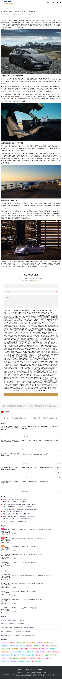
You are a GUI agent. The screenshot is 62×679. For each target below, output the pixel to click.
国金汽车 (17, 335)
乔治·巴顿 (49, 365)
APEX (20, 313)
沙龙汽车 (24, 373)
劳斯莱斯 (19, 352)
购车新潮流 (15, 649)
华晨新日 (10, 339)
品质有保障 (40, 658)
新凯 (48, 384)
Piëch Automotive (23, 365)
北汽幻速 (30, 318)
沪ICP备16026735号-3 (41, 672)
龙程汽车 (52, 355)
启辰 (44, 365)
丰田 (47, 330)
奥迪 (10, 311)
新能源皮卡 (38, 661)
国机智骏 (29, 335)
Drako (36, 328)
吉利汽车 (26, 344)
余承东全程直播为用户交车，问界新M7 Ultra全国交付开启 (17, 506)
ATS (56, 312)
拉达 (52, 354)
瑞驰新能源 (11, 368)
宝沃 (13, 318)
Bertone (38, 320)
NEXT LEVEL (36, 362)
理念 (49, 352)
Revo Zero (18, 370)
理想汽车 (38, 351)
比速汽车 (43, 319)
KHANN (33, 351)
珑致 (17, 357)
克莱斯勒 (10, 349)
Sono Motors (30, 374)
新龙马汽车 (38, 384)
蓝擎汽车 (32, 355)
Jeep (54, 344)
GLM (16, 336)
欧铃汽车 (16, 364)
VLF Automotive (26, 380)
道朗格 (19, 328)
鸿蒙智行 (30, 338)
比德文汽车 (14, 319)
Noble (29, 362)
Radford (51, 368)
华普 (45, 339)
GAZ (6, 336)
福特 (50, 330)
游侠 (23, 387)
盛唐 (19, 373)
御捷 (54, 387)
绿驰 (14, 357)
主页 (4, 8)
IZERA (9, 344)
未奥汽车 (12, 381)
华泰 (31, 339)
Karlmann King (26, 351)
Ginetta (48, 336)
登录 (48, 2)
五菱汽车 (47, 380)
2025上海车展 (24, 649)
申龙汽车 (10, 374)
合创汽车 (47, 338)
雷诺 (45, 352)
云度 (19, 387)
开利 (20, 351)
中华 (6, 390)
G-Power (36, 336)
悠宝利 (15, 388)
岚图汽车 (13, 352)
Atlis (10, 315)
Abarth (38, 312)
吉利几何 (49, 344)
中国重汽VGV (47, 388)
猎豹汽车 (54, 352)
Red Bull (54, 367)
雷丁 (31, 354)
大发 (15, 328)
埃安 (14, 311)
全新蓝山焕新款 (21, 642)
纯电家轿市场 (31, 658)
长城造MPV (39, 655)
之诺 (44, 390)
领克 (53, 351)
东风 (39, 325)
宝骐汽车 (37, 319)
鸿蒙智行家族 (5, 661)
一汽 (18, 385)
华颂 (52, 339)
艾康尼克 (32, 312)
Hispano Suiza (51, 341)
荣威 (43, 367)
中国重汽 (54, 388)
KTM (18, 349)
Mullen (31, 361)
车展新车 (48, 652)
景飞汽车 (42, 348)
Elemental (27, 330)
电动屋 (40, 326)
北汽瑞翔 (42, 318)
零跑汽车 (7, 352)
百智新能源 (16, 320)
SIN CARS (18, 375)
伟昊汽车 (40, 381)
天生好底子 (49, 658)
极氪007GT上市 (48, 642)
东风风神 (34, 325)
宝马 (50, 315)
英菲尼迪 (10, 385)
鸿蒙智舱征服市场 (35, 649)
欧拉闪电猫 (6, 412)
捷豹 (45, 344)
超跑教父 (15, 658)
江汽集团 (11, 346)
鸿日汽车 (29, 645)
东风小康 (9, 326)
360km (13, 652)
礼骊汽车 (14, 355)
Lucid (53, 357)
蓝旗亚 (25, 357)
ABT (28, 312)
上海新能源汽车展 (39, 652)
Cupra (10, 323)
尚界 (32, 661)
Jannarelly (32, 348)
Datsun (34, 329)
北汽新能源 (8, 318)
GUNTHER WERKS (10, 338)
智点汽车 (23, 390)
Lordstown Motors (23, 358)
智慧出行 (13, 661)
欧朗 (26, 364)
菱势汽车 (47, 354)
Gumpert (11, 336)
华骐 (28, 342)
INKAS (14, 344)
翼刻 (33, 387)
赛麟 (15, 374)
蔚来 (52, 380)
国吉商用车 (36, 335)
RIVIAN (12, 370)
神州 (54, 373)
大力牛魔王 (25, 326)
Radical (46, 368)
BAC (34, 320)
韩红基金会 (5, 642)
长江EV (31, 323)
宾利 (16, 316)
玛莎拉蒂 (40, 358)
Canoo (13, 325)
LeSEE (16, 358)
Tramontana (20, 378)
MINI (45, 358)
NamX (14, 362)
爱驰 (24, 312)
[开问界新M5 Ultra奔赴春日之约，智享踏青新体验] (10, 486)
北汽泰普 (18, 318)
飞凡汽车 (15, 332)
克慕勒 (28, 349)
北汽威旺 (7, 319)
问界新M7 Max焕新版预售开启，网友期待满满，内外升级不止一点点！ (21, 516)
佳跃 (37, 348)
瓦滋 (8, 383)
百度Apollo (36, 318)
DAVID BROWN (48, 328)
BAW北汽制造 (45, 316)
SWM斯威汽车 (37, 371)
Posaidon (45, 364)
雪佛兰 (41, 383)
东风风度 (15, 326)
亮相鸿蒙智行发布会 (23, 661)
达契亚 (41, 328)
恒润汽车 (32, 341)
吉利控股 (12, 642)
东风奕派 (22, 325)
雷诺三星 (26, 355)
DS (42, 325)
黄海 (15, 339)
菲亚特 (20, 332)
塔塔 (48, 375)
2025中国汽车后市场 (52, 645)
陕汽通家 (46, 373)
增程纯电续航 (5, 652)
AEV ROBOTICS (21, 315)
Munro (46, 361)
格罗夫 (55, 335)
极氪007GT (5, 645)
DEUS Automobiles (15, 329)
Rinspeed (24, 370)
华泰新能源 (26, 341)
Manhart (39, 359)
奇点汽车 (13, 348)
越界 (48, 385)
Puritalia (11, 365)
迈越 (17, 359)
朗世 (49, 357)
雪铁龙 (50, 383)
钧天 (29, 346)
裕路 (32, 388)
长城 (15, 322)
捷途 (35, 344)
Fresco (25, 333)
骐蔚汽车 (11, 367)
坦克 (36, 375)
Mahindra (41, 361)
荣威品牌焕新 (29, 652)
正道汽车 (35, 390)
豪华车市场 (37, 645)
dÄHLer (54, 329)
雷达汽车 (26, 354)
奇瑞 (30, 365)
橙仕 (54, 322)
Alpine (33, 313)
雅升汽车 (49, 387)
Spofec (24, 375)
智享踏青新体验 (6, 649)
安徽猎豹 (45, 311)
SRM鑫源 (16, 384)
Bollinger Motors (50, 320)
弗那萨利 (44, 332)
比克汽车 (20, 319)
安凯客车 (15, 312)
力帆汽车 (10, 354)
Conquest (7, 325)
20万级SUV (20, 652)
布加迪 (52, 316)
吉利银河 (40, 344)
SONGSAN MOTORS (33, 373)
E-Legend (41, 330)
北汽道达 (10, 320)
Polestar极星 (48, 345)
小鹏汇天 (55, 383)
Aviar (37, 313)
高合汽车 (50, 333)
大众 (17, 325)
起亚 (34, 365)
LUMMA (35, 354)
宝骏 (23, 316)
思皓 (18, 371)
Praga (16, 365)
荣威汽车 (4, 658)
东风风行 (28, 325)
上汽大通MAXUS (51, 370)
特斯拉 (40, 375)
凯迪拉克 (48, 348)
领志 (29, 357)
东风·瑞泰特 (51, 326)
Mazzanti (51, 359)
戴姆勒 (45, 326)
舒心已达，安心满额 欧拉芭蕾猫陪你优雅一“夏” (15, 499)
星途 (46, 383)
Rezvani (41, 368)
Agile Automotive (9, 313)
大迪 (33, 328)
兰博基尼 (25, 352)
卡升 (52, 349)
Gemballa (42, 336)
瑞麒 (16, 368)
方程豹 (54, 330)
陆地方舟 (20, 355)
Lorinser (9, 355)
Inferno (42, 342)
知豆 (13, 390)
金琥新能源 (25, 348)
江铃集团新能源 (19, 346)
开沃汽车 (37, 349)
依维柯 (22, 385)
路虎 (49, 351)
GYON (18, 338)
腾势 (44, 375)
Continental (55, 323)
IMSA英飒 (20, 388)
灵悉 (21, 357)
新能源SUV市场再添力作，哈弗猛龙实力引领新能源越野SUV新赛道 (20, 509)
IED (22, 344)
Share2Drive (30, 375)
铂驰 (29, 319)
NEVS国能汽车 (29, 336)
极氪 (31, 344)
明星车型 (52, 649)
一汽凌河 (28, 387)
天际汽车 (11, 377)
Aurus (47, 312)
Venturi (19, 380)
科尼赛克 (54, 348)
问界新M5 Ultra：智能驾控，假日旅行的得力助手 (35, 454)
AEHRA (14, 315)
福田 (10, 332)
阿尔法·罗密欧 (32, 311)
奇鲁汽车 (17, 367)
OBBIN (21, 364)
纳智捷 (9, 362)
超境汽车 (15, 323)
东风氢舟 (10, 328)
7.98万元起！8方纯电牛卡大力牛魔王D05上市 (14, 502)
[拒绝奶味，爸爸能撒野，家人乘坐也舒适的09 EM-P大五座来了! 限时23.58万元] (10, 431)
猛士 (54, 358)
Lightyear (34, 357)
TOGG (13, 378)
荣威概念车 (23, 658)
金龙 (25, 346)
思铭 (43, 371)
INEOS (47, 342)
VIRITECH (7, 380)
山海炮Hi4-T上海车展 (50, 655)
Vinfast (46, 378)
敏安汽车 (45, 359)
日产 (39, 367)
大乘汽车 (28, 328)
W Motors (12, 383)
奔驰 (46, 315)
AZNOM (29, 315)
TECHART (35, 378)
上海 (50, 371)
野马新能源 (12, 387)
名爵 (36, 358)
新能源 (7, 8)
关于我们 (20, 669)
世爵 (41, 373)
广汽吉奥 (23, 335)
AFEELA (50, 313)
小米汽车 (29, 383)
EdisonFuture (34, 330)
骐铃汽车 (23, 367)
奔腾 (27, 316)
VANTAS (14, 380)
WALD (23, 383)
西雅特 (21, 384)
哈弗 (26, 338)
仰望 (15, 385)
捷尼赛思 (22, 345)
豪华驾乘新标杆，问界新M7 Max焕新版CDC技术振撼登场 (17, 518)
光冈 (13, 335)
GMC (9, 335)
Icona (18, 344)
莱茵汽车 (43, 355)
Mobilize (52, 361)
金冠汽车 (19, 348)
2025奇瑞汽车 (14, 645)
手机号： (8, 291)
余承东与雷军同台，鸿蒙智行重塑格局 (12, 511)
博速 (57, 316)
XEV (52, 384)
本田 (53, 315)
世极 (27, 371)
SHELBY (23, 374)
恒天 (22, 339)
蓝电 (38, 352)
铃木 (35, 352)
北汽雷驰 (48, 318)
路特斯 (30, 352)
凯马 (33, 349)
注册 (52, 2)
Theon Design (27, 378)
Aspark (55, 313)
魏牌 (56, 380)
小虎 (6, 384)
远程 (27, 385)
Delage (29, 329)
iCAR (37, 342)
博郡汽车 (29, 320)
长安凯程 (31, 322)
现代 (34, 383)
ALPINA (10, 312)
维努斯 (29, 381)
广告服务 (27, 669)
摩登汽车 (22, 359)
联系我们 (33, 669)
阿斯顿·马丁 (24, 311)
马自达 (31, 358)
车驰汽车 (21, 323)
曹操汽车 (37, 322)
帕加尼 (33, 364)
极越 (32, 345)
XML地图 (40, 669)
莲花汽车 (16, 354)
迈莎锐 (9, 359)
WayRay (19, 383)
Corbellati (42, 323)
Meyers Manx (19, 361)
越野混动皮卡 (5, 655)
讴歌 (8, 364)
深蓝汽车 (30, 370)
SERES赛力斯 (12, 371)
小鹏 (37, 383)
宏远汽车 (38, 341)
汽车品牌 (22, 645)
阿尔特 (42, 312)
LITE (45, 357)
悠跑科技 (37, 387)
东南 (19, 326)
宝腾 (32, 319)
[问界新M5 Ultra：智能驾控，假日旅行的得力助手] (10, 459)
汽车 (43, 645)
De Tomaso (48, 329)
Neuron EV (20, 362)
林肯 (56, 351)
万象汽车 (24, 381)
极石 (42, 345)
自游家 (17, 390)
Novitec (43, 362)
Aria (6, 315)
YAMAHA (53, 385)
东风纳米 (46, 325)
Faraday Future (37, 332)
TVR (43, 377)
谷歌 (55, 333)
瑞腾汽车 (30, 368)
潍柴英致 (34, 381)
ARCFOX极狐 (11, 345)
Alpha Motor (43, 313)
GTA (47, 335)
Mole (27, 359)
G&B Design (55, 336)
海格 (41, 339)
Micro (34, 359)
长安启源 (19, 322)
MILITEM (12, 361)
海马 (43, 338)
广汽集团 (44, 333)
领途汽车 (41, 354)
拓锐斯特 (17, 377)
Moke (36, 361)
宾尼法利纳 (55, 318)
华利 (19, 342)
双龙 (11, 373)
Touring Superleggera (35, 377)
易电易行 (27, 388)
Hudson (24, 342)
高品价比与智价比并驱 (28, 655)
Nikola (25, 362)
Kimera (7, 351)
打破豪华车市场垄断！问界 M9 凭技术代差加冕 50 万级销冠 (38, 468)
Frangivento (32, 333)
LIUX (47, 355)
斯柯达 (36, 370)
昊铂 (35, 338)
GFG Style (21, 336)
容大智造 (24, 368)
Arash (20, 312)
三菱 (45, 370)
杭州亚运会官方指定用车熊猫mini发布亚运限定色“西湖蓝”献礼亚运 (19, 504)
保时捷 (8, 316)
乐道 (42, 352)
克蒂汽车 (23, 349)
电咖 (23, 328)
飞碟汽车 (25, 332)
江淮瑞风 (28, 345)
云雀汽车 (43, 387)
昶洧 (26, 323)
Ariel (16, 313)
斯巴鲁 (40, 370)
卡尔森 (43, 349)
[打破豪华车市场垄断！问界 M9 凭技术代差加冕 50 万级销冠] (10, 472)
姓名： (7, 286)
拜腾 (53, 319)
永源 (11, 388)
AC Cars (25, 313)
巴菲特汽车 (38, 316)
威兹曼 (46, 381)
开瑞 (15, 349)
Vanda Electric (35, 380)
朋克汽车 (39, 364)
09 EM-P (39, 642)
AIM (30, 313)
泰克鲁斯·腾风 (24, 377)
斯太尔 (15, 373)
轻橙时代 (29, 367)
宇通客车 (31, 385)
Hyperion (44, 341)
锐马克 (35, 368)
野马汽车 (37, 385)
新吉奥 (26, 384)
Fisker (11, 333)
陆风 (21, 354)
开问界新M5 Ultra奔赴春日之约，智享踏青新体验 (35, 481)
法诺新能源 (51, 332)
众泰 (41, 388)
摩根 (14, 359)
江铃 (17, 345)
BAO (25, 319)
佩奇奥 (50, 364)
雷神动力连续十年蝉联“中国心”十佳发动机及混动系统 (16, 514)
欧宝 (11, 364)
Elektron (17, 330)
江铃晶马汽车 (47, 346)
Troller (51, 377)
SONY (54, 371)
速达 (42, 374)
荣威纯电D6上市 (15, 655)
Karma (12, 351)
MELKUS (26, 361)
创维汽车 (49, 322)
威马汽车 (18, 381)
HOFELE (15, 342)
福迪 (30, 332)
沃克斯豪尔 (52, 381)
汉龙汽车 (36, 339)
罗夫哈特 (40, 357)
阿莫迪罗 (39, 311)
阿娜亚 (50, 311)
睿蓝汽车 (48, 367)
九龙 (32, 346)
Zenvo (40, 390)
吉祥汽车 (55, 346)
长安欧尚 (25, 322)
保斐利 (48, 319)
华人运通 (19, 341)
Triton (47, 377)
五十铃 (7, 381)
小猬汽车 (31, 384)
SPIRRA (47, 374)
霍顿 (48, 339)
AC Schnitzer (35, 315)
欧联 (29, 364)
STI (35, 374)
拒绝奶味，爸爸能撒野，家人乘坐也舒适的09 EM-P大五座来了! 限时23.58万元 (40, 427)
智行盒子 (29, 390)
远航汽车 (43, 385)
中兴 (10, 390)
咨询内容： (8, 297)
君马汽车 (7, 348)
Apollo (51, 312)
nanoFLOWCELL (50, 362)
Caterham (36, 323)
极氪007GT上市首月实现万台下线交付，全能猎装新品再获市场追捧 (40, 440)
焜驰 (55, 349)
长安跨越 (43, 322)
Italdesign (52, 342)
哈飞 (18, 339)
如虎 (20, 368)
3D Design (53, 375)
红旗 (22, 338)
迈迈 (31, 359)
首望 (18, 374)
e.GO (21, 330)
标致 (20, 316)
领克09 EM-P (31, 642)
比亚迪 (42, 315)
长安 (11, 322)
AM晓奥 (44, 384)
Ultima (41, 378)
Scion (51, 374)
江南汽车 (41, 346)
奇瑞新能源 (39, 365)
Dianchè (24, 329)
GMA (51, 335)
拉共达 (37, 355)
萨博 (31, 371)
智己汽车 (36, 388)
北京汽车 (32, 316)
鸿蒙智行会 (56, 652)
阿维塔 (18, 311)
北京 (12, 316)
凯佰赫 (47, 349)
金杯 (53, 345)
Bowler (43, 320)
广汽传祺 (38, 333)
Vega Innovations (53, 378)
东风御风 (35, 326)
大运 (30, 326)
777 (47, 371)
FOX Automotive (18, 333)
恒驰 (52, 338)
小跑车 (10, 384)
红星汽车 (27, 339)
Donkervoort (40, 329)
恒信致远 (9, 342)
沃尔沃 (42, 380)
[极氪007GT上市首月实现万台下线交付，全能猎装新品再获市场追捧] (10, 445)
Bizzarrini (23, 320)
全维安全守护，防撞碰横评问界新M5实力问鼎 (14, 521)
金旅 (36, 346)
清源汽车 (34, 367)
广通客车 (42, 335)
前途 (54, 365)
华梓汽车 (13, 341)
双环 (51, 373)
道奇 (51, 325)
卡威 (16, 351)
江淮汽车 (37, 345)
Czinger (49, 323)
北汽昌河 (24, 318)
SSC (39, 374)
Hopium (33, 342)
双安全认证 (45, 649)
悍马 (39, 338)
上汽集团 (23, 371)
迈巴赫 (49, 358)
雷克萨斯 (44, 351)
